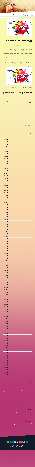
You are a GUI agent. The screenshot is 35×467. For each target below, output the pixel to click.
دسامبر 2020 (5, 301)
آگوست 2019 (5, 340)
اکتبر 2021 (5, 277)
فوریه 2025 (5, 180)
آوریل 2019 (5, 350)
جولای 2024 (5, 197)
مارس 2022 (5, 265)
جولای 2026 (5, 141)
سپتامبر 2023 (5, 221)
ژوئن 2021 (5, 287)
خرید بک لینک (29, 121)
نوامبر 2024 (5, 187)
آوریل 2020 (5, 321)
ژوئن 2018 (5, 374)
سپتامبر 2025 (5, 163)
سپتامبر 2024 (5, 192)
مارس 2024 (5, 207)
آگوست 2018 (5, 369)
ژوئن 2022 (5, 258)
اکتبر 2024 (5, 190)
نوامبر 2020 (5, 304)
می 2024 (5, 202)
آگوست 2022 (5, 253)
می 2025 (5, 173)
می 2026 (5, 146)
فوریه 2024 (5, 209)
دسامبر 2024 (5, 185)
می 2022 (5, 260)
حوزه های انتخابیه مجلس (28, 125)
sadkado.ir (29, 66)
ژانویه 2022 (5, 270)
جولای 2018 (5, 372)
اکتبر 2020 (5, 306)
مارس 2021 (5, 294)
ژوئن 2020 (5, 316)
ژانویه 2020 (5, 328)
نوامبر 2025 (5, 158)
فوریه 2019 (5, 355)
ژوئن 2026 (5, 144)
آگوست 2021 (5, 282)
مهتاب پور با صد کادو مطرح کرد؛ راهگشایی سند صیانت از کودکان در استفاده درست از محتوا (25, 94)
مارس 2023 (5, 236)
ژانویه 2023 (5, 241)
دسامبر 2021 (5, 272)
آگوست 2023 (5, 224)
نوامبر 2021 (5, 275)
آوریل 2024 (5, 204)
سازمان (18, 63)
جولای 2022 (5, 255)
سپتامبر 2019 (5, 338)
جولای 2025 (5, 168)
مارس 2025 (5, 178)
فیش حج (30, 126)
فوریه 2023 (5, 238)
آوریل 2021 (5, 292)
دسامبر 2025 (5, 156)
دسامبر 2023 (5, 214)
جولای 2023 (5, 226)
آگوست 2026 (5, 139)
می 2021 (5, 289)
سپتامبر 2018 (5, 367)
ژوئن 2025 (5, 170)
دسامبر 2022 (5, 243)
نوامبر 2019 (5, 333)
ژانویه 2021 (5, 299)
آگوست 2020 (5, 311)
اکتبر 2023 (5, 219)
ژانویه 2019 (5, 357)
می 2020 (5, 318)
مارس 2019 (5, 352)
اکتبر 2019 (5, 335)
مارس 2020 (5, 323)
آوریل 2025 (5, 175)
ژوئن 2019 (5, 345)
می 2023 (5, 231)
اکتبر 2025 (5, 161)
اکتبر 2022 (5, 248)
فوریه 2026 (5, 151)
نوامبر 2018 (5, 362)
